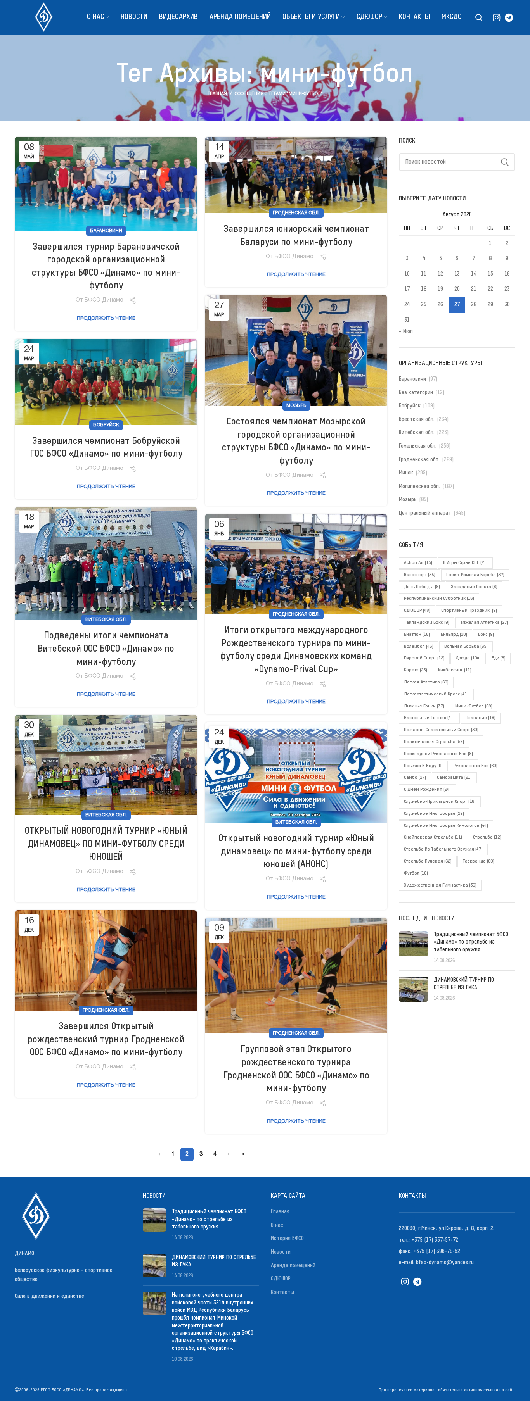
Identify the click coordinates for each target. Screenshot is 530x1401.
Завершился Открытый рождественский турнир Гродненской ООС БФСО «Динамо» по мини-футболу (106, 1039)
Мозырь (296, 406)
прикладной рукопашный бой (438, 754)
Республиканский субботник (439, 598)
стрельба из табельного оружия (443, 849)
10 (407, 274)
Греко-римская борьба (475, 575)
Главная (217, 94)
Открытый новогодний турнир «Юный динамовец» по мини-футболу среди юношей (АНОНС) (296, 851)
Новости (281, 1252)
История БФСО (287, 1238)
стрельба (487, 837)
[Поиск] (479, 17)
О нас (277, 1225)
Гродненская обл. (296, 213)
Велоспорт (419, 575)
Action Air (418, 563)
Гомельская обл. (417, 446)
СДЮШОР (417, 610)
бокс (486, 634)
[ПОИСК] (504, 162)
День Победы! (422, 587)
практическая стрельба (434, 742)
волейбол (418, 646)
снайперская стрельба (433, 837)
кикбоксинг (454, 670)
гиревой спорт (424, 658)
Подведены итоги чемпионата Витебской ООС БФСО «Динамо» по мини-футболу (106, 648)
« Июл (406, 331)
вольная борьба (466, 646)
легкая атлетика (426, 682)
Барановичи (106, 231)
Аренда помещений (293, 1265)
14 (473, 274)
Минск (406, 473)
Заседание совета (474, 587)
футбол (416, 873)
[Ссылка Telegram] (508, 17)
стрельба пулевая (428, 861)
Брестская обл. (417, 419)
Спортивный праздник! (469, 610)
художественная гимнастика (440, 885)
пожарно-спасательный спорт (441, 730)
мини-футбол (473, 706)
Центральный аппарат (425, 513)
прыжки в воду (423, 766)
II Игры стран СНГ (465, 563)
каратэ (415, 670)
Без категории (416, 392)
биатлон (417, 634)
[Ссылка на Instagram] (496, 17)
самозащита (454, 777)
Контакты (282, 1292)
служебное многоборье (434, 813)
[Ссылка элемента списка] (457, 1228)
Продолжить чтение (106, 318)
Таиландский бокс (426, 622)
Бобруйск (106, 425)
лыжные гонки (424, 706)
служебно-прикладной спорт (440, 801)
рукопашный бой (475, 766)
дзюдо (468, 658)
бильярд (454, 634)
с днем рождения (427, 789)
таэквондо (478, 861)
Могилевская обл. (419, 486)
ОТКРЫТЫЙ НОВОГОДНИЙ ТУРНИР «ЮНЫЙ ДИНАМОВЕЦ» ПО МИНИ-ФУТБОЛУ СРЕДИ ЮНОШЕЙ (106, 844)
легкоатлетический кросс (436, 694)
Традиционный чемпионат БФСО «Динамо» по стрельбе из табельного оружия (471, 942)
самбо (415, 777)
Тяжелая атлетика (484, 622)
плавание (480, 718)
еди (499, 658)
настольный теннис (429, 718)
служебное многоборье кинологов (446, 825)
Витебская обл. (106, 620)
